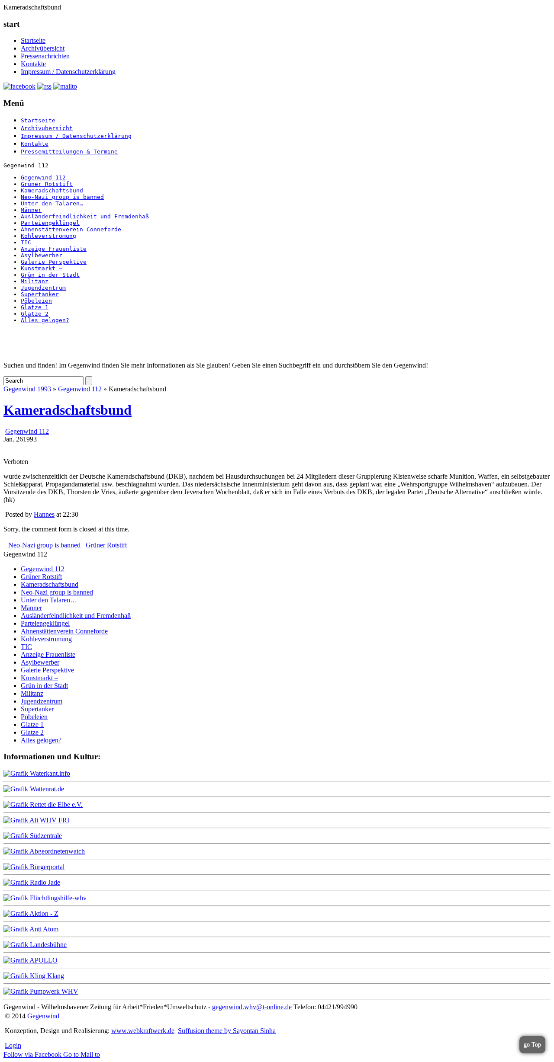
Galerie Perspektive (54, 262)
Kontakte (33, 63)
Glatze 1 (34, 307)
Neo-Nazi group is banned (62, 197)
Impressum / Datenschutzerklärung (68, 71)
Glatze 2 (34, 313)
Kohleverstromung (48, 236)
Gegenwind (43, 1016)
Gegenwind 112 (43, 177)
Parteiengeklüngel (50, 223)
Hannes (44, 514)
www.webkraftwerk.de (142, 1030)
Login (13, 1045)
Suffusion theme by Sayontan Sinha (227, 1030)
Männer (31, 210)
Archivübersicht (42, 48)
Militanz (34, 281)
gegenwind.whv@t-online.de (252, 1007)
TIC (26, 242)
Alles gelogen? (45, 320)
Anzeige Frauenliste (54, 249)
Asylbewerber (41, 255)
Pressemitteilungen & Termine (69, 151)
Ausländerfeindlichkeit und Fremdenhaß (85, 216)
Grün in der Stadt (50, 275)
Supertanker (40, 294)
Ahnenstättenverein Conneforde (71, 229)
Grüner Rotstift (47, 184)
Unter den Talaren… (52, 203)
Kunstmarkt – (41, 268)
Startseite (33, 40)
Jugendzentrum (43, 288)
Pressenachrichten (45, 56)
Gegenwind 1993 (27, 389)
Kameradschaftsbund (52, 190)
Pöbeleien (36, 300)
